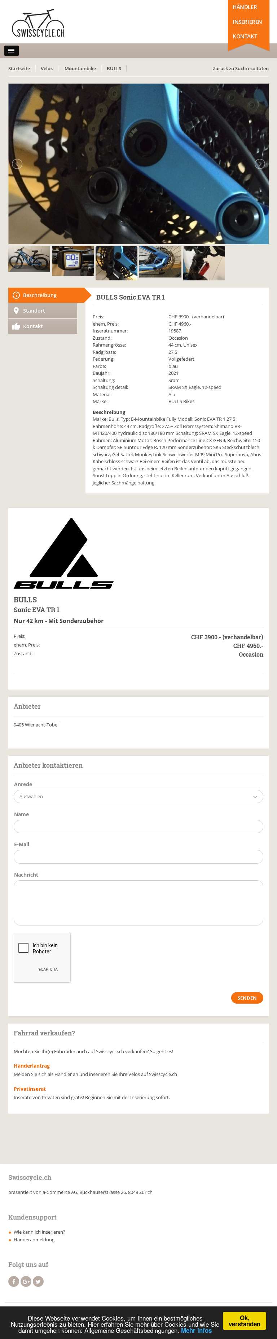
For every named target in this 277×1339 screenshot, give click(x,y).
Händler (245, 6)
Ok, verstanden (244, 1320)
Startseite (19, 68)
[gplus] (26, 1281)
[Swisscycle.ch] (40, 23)
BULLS (114, 68)
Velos (47, 68)
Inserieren (247, 21)
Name (21, 814)
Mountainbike (80, 68)
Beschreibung (40, 295)
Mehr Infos (196, 1330)
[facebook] (13, 1281)
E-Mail (21, 844)
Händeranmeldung (34, 1239)
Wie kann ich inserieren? (39, 1232)
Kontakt (245, 36)
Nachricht (26, 874)
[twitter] (38, 1281)
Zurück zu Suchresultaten (241, 68)
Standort (34, 310)
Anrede (23, 784)
